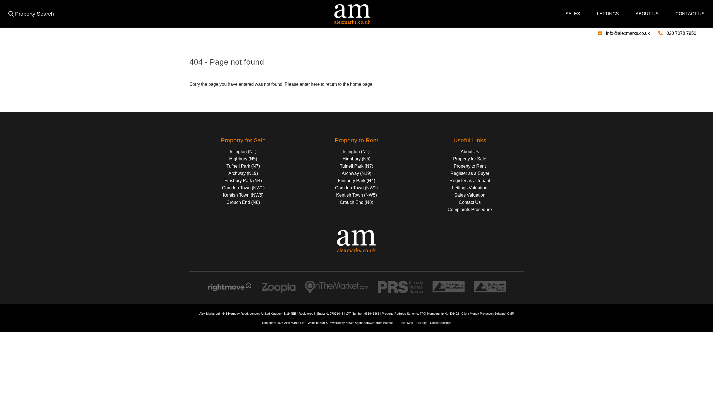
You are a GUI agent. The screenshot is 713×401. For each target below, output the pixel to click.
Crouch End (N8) (243, 202)
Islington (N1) (243, 151)
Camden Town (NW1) (243, 187)
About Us (647, 13)
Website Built (316, 322)
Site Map (407, 322)
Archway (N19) (243, 173)
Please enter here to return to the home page (328, 84)
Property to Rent (470, 166)
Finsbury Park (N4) (243, 180)
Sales (572, 13)
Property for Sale (469, 159)
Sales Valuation (469, 195)
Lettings (608, 13)
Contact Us (690, 13)
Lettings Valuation (469, 187)
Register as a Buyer (469, 173)
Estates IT (390, 322)
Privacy (421, 322)
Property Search (34, 14)
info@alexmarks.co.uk (628, 33)
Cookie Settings (440, 322)
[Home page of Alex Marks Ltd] (214, 22)
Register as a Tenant (470, 180)
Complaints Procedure (470, 209)
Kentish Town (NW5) (243, 195)
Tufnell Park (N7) (243, 166)
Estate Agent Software (360, 322)
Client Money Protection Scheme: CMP (488, 313)
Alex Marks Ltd (294, 322)
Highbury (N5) (243, 159)
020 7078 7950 (681, 33)
